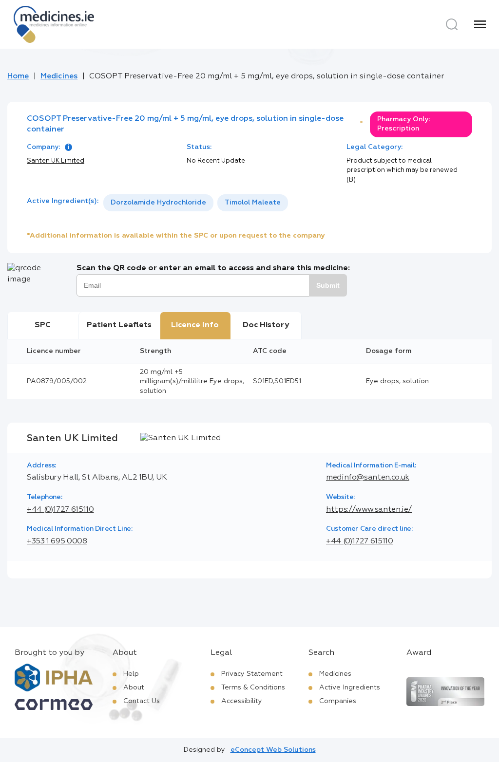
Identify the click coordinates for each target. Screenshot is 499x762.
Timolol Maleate (253, 202)
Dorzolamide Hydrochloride (158, 202)
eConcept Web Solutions (273, 749)
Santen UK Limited (55, 161)
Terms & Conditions (253, 687)
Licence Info (195, 325)
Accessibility (241, 701)
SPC (43, 325)
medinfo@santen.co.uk (367, 478)
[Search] (451, 24)
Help (131, 673)
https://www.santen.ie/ (369, 510)
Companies (337, 701)
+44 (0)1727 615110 (60, 510)
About (133, 687)
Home (18, 76)
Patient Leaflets (119, 325)
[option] (158, 202)
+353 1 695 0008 (57, 541)
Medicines (58, 76)
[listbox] (195, 202)
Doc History (266, 325)
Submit (328, 285)
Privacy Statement (252, 673)
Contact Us (141, 701)
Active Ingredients (349, 687)
